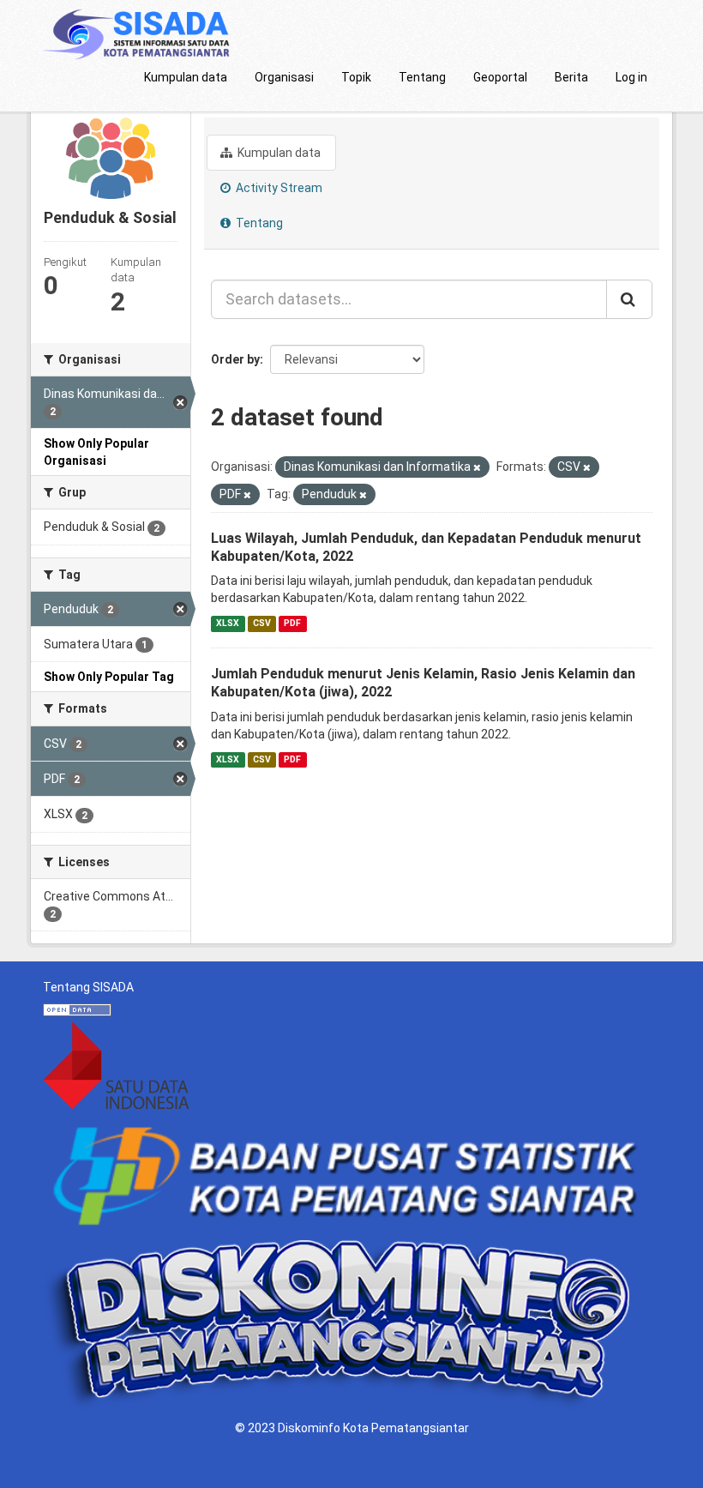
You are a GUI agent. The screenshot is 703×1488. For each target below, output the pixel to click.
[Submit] (629, 299)
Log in (631, 77)
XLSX (227, 623)
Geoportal (500, 77)
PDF (292, 623)
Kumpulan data (185, 77)
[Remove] (477, 467)
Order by (235, 359)
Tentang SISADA (88, 987)
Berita (571, 77)
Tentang (422, 77)
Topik (356, 77)
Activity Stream (277, 188)
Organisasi (284, 77)
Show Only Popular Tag (109, 677)
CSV (262, 623)
